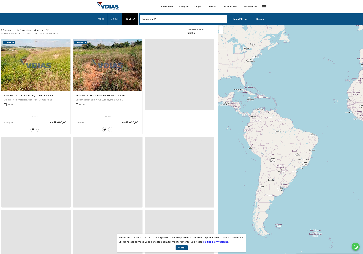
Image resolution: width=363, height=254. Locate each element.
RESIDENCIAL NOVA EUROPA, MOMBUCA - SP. (28, 95)
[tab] (101, 19)
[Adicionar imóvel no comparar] (38, 129)
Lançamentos (250, 6)
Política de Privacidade (215, 242)
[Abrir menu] (264, 6)
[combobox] (183, 19)
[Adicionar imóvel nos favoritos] (32, 129)
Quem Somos (166, 6)
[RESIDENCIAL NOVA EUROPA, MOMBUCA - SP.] (35, 65)
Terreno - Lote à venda (11, 33)
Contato (211, 6)
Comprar (184, 6)
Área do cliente (229, 6)
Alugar (197, 6)
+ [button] (221, 28)
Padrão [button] (191, 33)
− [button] (221, 32)
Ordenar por (195, 29)
